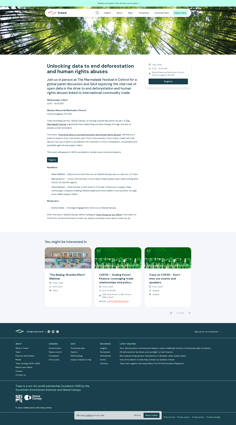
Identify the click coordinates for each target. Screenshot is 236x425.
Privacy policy (183, 417)
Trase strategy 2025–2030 (28, 363)
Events (103, 359)
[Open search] (97, 13)
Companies (144, 13)
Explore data (180, 13)
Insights (107, 13)
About (119, 13)
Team (18, 352)
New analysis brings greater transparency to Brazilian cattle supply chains (153, 356)
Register (52, 160)
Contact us (21, 375)
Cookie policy (198, 417)
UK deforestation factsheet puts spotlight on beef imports (146, 352)
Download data (162, 13)
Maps (130, 13)
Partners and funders (25, 356)
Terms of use (169, 417)
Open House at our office (108, 214)
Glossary (104, 363)
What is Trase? (22, 348)
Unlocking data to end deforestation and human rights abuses (90, 134)
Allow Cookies (151, 415)
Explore (74, 352)
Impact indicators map (81, 359)
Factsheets (105, 352)
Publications (105, 356)
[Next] (189, 313)
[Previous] (171, 313)
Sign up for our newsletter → (207, 331)
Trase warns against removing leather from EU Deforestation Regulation (152, 363)
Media (18, 359)
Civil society (54, 359)
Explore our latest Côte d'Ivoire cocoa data (118, 3)
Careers (19, 371)
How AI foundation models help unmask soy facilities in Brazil (147, 359)
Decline (137, 415)
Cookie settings (213, 417)
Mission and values (24, 367)
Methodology (77, 356)
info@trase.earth (35, 331)
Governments (55, 348)
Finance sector (55, 352)
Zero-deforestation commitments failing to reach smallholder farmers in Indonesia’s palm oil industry (165, 348)
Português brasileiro (118, 301)
